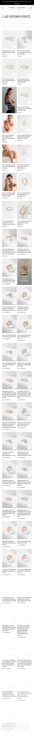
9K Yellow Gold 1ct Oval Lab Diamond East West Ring (9, 52)
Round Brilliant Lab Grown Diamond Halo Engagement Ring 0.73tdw (24, 454)
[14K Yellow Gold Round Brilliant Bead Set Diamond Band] (24, 182)
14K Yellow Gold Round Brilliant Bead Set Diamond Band (23, 194)
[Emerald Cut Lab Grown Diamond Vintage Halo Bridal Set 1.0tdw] (24, 411)
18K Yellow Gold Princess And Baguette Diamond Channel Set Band (24, 137)
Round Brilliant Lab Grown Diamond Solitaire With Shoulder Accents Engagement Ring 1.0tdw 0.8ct (24, 513)
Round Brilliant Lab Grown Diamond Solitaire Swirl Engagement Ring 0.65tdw (24, 483)
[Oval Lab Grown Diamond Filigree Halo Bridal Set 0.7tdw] (24, 558)
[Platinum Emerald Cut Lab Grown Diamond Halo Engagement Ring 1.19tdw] (9, 586)
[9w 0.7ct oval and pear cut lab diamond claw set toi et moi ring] (24, 40)
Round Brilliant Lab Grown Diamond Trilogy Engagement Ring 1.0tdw (24, 251)
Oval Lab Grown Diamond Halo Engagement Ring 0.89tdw (9, 365)
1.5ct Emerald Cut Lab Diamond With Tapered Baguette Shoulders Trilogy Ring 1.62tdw (23, 725)
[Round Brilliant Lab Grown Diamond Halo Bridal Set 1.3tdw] (24, 296)
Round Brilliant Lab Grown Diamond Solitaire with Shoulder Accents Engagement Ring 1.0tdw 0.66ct (24, 394)
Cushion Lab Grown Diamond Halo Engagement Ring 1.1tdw (8, 454)
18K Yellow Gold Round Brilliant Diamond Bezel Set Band (9, 166)
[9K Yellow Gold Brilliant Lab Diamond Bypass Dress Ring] (24, 210)
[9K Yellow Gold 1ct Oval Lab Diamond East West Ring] (9, 40)
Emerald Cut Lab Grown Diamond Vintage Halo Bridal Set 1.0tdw (24, 424)
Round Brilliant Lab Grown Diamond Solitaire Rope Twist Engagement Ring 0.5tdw (9, 628)
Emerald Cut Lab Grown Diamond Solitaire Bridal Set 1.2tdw (24, 365)
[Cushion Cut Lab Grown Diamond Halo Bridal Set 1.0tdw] (9, 558)
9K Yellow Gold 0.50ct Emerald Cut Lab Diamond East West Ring (24, 108)
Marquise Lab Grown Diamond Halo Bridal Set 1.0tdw (9, 543)
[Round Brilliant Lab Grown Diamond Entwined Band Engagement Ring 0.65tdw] (9, 499)
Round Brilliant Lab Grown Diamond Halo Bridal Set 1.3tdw (23, 308)
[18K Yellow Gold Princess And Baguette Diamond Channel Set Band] (24, 124)
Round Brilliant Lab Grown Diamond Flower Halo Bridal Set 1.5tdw (9, 280)
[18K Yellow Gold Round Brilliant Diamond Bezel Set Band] (9, 154)
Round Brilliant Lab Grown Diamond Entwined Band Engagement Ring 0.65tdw (9, 513)
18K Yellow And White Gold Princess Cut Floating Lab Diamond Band (8, 138)
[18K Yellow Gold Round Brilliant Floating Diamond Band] (24, 154)
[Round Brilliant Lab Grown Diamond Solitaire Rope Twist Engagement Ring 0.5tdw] (9, 614)
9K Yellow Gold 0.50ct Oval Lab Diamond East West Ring (8, 80)
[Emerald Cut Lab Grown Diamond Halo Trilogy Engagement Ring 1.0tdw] (24, 586)
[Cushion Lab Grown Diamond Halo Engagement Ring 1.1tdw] (9, 441)
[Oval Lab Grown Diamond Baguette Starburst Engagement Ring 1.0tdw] (9, 296)
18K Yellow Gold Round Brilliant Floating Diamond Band (23, 166)
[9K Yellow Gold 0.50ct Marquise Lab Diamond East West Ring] (24, 68)
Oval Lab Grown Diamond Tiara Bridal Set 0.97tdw (9, 336)
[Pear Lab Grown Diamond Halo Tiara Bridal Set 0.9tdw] (24, 324)
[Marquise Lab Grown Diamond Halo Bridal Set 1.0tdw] (9, 530)
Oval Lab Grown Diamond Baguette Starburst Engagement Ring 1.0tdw (9, 308)
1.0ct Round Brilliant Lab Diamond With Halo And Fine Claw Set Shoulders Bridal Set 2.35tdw (9, 725)
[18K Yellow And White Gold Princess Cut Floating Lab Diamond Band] (9, 124)
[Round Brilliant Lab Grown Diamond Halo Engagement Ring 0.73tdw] (24, 441)
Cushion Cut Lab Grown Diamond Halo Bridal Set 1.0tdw (9, 571)
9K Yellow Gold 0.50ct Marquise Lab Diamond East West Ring (23, 80)
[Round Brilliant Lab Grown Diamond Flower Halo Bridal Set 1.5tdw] (9, 268)
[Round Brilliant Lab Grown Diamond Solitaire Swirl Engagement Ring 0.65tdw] (24, 469)
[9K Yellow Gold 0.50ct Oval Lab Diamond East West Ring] (9, 68)
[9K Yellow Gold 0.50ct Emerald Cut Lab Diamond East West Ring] (24, 96)
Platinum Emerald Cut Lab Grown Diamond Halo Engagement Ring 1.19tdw (9, 599)
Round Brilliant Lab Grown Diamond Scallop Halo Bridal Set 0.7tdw (9, 482)
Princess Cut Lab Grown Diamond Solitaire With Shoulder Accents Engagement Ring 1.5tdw (9, 425)
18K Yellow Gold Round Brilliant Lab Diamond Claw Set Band (8, 194)
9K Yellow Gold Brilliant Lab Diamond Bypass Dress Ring (24, 222)
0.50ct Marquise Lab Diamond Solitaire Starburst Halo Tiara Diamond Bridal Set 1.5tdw (9, 694)
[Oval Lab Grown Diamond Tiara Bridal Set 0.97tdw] (9, 324)
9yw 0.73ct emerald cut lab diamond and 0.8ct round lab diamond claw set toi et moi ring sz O (9, 252)
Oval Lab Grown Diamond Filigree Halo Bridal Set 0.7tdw (24, 571)
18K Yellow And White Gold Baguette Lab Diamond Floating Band (8, 222)
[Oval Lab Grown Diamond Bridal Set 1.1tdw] (24, 530)
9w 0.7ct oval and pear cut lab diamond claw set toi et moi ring (24, 52)
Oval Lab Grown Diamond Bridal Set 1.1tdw (24, 542)
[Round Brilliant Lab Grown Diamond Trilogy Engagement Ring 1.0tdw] (24, 238)
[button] (2, 7)
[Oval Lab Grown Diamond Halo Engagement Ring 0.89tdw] (9, 352)
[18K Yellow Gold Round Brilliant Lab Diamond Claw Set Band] (9, 182)
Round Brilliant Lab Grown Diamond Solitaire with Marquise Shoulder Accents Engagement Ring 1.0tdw (9, 394)
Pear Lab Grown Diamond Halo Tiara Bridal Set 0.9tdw (24, 337)
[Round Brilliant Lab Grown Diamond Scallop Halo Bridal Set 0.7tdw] (9, 469)
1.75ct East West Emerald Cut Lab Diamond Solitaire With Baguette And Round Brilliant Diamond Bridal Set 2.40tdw (24, 663)
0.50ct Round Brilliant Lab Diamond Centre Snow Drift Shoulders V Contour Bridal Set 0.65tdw (24, 694)
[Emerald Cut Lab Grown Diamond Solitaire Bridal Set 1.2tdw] (24, 352)
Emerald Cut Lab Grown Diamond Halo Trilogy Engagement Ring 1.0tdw (24, 599)
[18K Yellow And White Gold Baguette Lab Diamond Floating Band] (9, 210)
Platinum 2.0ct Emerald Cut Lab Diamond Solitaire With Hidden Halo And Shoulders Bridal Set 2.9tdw (9, 663)
